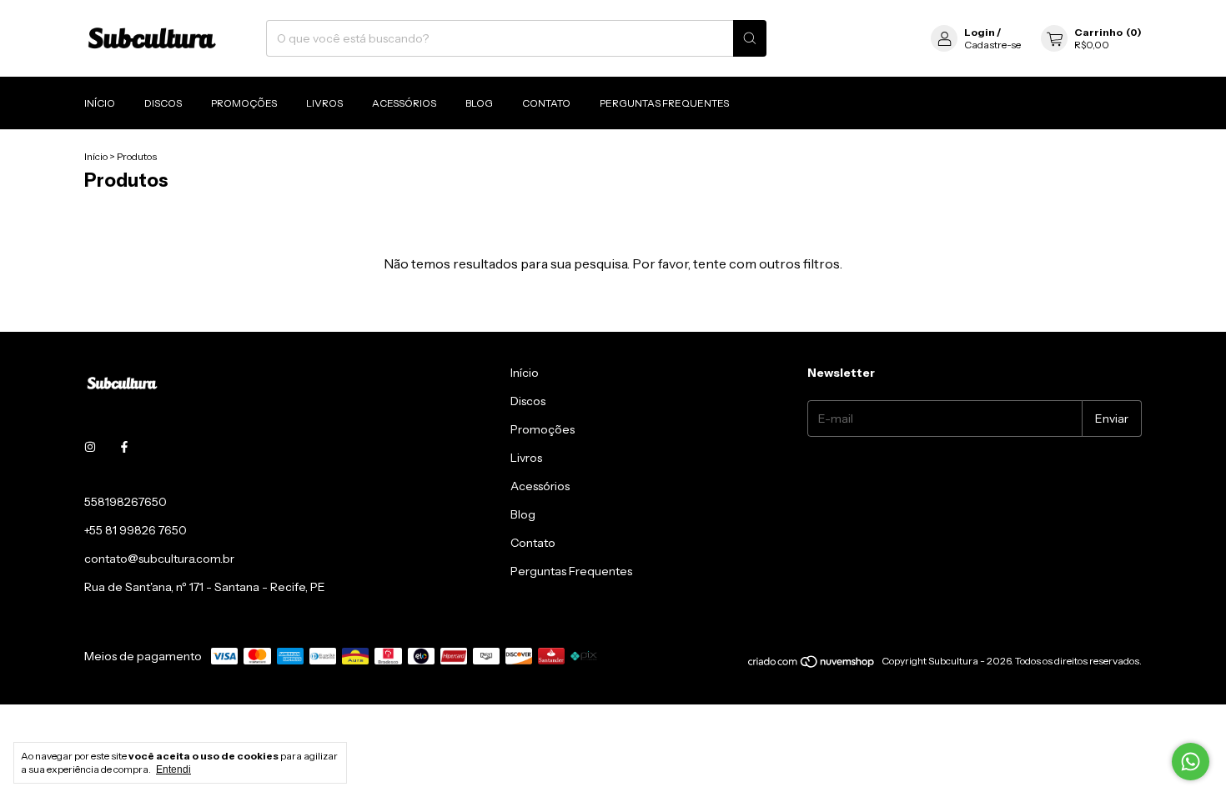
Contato (546, 103)
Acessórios (404, 103)
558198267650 (125, 501)
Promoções (244, 103)
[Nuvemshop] (812, 665)
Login (979, 32)
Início (99, 103)
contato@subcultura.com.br (159, 558)
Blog (479, 103)
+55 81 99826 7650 (135, 530)
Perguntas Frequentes (664, 103)
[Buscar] (749, 38)
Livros (324, 103)
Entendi (173, 769)
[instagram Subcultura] (90, 446)
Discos (163, 103)
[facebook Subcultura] (124, 446)
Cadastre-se (992, 44)
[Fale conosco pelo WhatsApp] (1190, 761)
